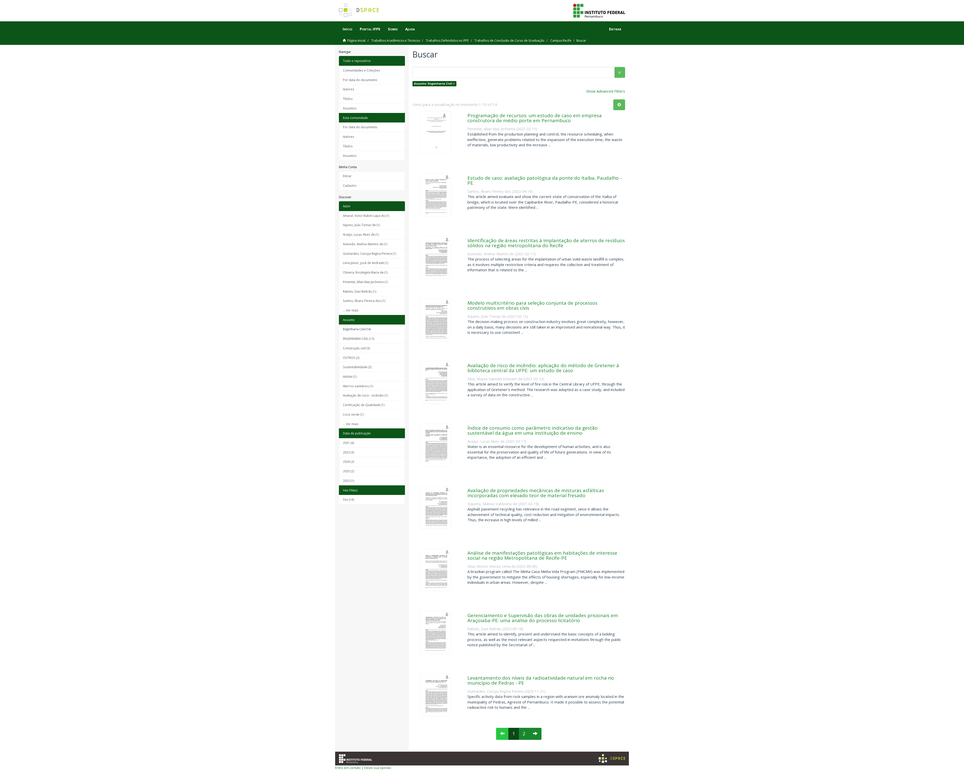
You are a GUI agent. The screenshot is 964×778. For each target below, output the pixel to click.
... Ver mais (350, 310)
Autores (348, 89)
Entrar (347, 176)
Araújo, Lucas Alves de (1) (361, 234)
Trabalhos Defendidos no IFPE (447, 40)
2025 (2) (348, 471)
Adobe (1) (350, 376)
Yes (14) (348, 499)
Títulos (348, 99)
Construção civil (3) (356, 348)
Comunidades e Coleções (361, 70)
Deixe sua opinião (377, 767)
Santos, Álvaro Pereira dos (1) (364, 301)
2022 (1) (348, 481)
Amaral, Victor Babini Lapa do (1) (366, 216)
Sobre (393, 28)
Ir (619, 72)
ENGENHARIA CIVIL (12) (358, 339)
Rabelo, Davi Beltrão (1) (359, 291)
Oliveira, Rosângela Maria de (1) (365, 272)
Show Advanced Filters (605, 91)
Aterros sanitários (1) (358, 386)
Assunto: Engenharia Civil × (434, 83)
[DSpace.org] (611, 758)
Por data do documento (360, 80)
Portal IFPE (370, 28)
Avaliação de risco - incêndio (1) (365, 395)
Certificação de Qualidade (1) (364, 405)
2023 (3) (348, 452)
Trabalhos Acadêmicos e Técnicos (395, 40)
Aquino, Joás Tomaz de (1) (361, 225)
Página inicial (356, 40)
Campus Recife (560, 40)
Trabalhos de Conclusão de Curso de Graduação (509, 40)
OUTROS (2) (351, 358)
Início (347, 28)
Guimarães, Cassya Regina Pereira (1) (369, 253)
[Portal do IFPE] (599, 10)
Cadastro (349, 185)
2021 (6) (348, 443)
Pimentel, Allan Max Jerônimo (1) (365, 282)
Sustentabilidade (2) (357, 367)
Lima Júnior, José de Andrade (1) (365, 263)
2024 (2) (348, 462)
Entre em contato (348, 767)
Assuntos (349, 108)
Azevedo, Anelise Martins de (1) (365, 244)
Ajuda (410, 28)
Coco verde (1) (353, 414)
